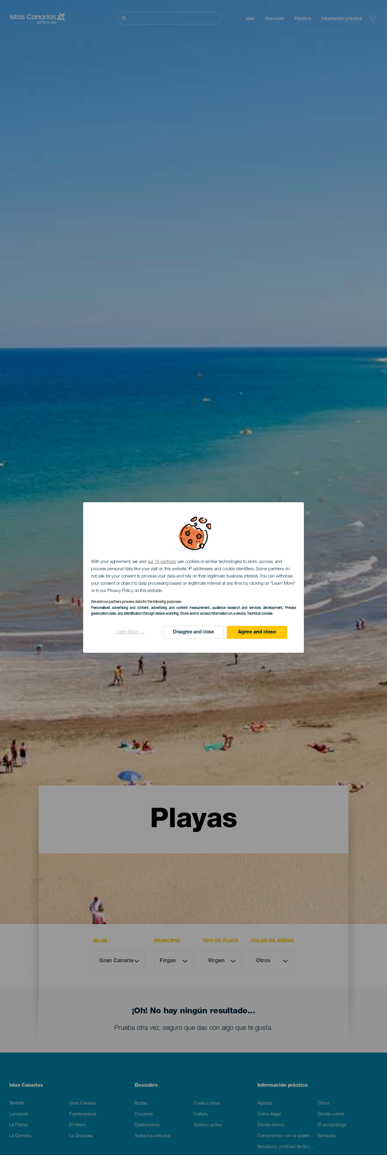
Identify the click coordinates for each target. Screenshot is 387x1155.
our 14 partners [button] (162, 562)
